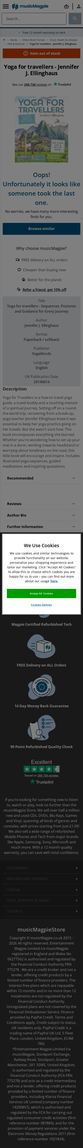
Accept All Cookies (41, 593)
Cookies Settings (41, 604)
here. (54, 581)
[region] (41, 573)
